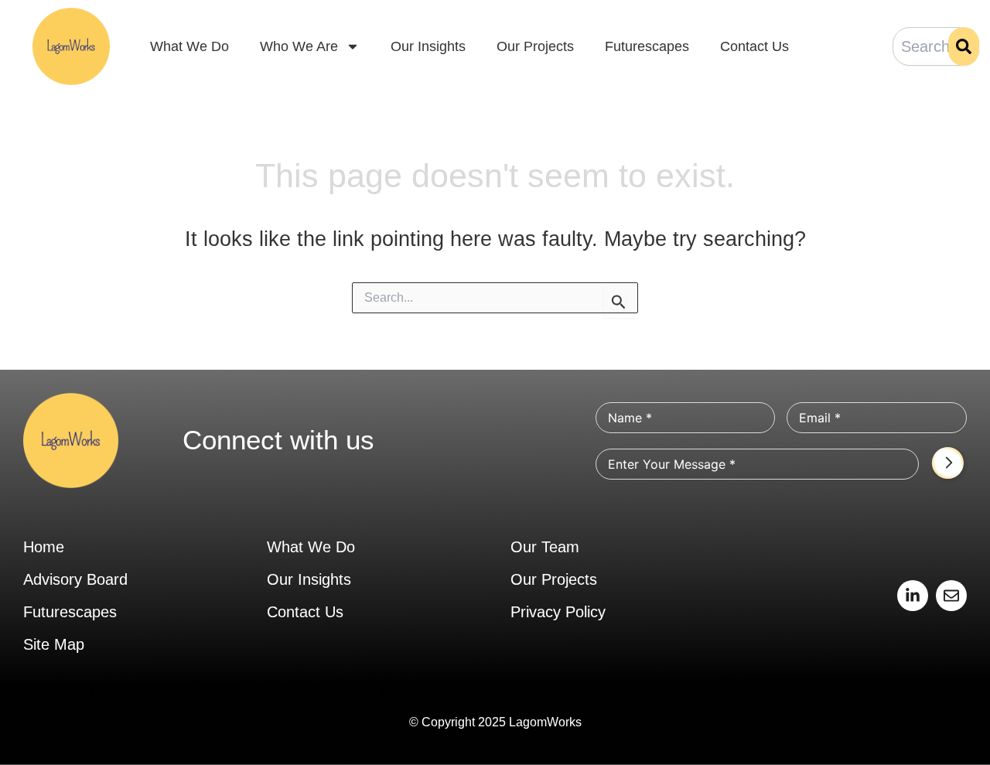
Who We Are (299, 46)
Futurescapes (647, 46)
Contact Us (754, 46)
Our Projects (535, 46)
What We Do (189, 46)
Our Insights (428, 46)
